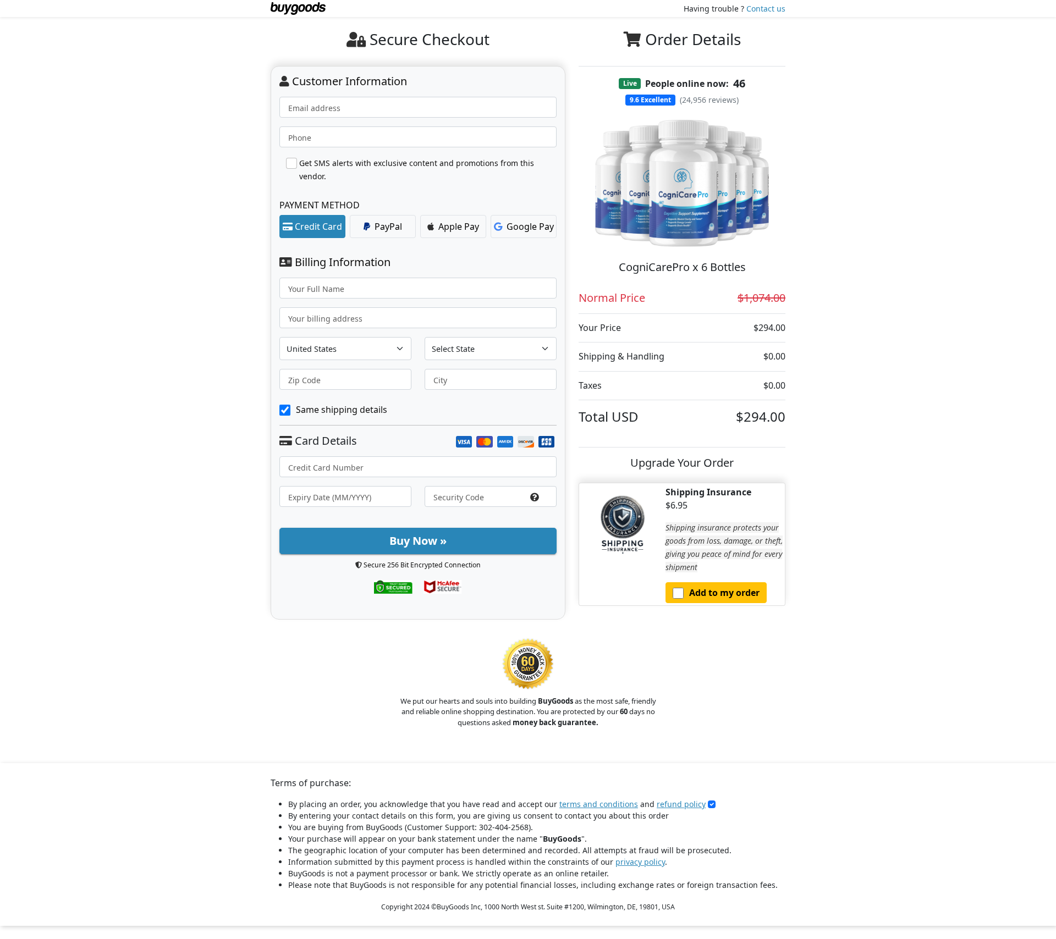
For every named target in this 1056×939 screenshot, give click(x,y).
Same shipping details (341, 410)
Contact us (765, 8)
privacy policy (640, 862)
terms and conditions (598, 804)
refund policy (681, 804)
